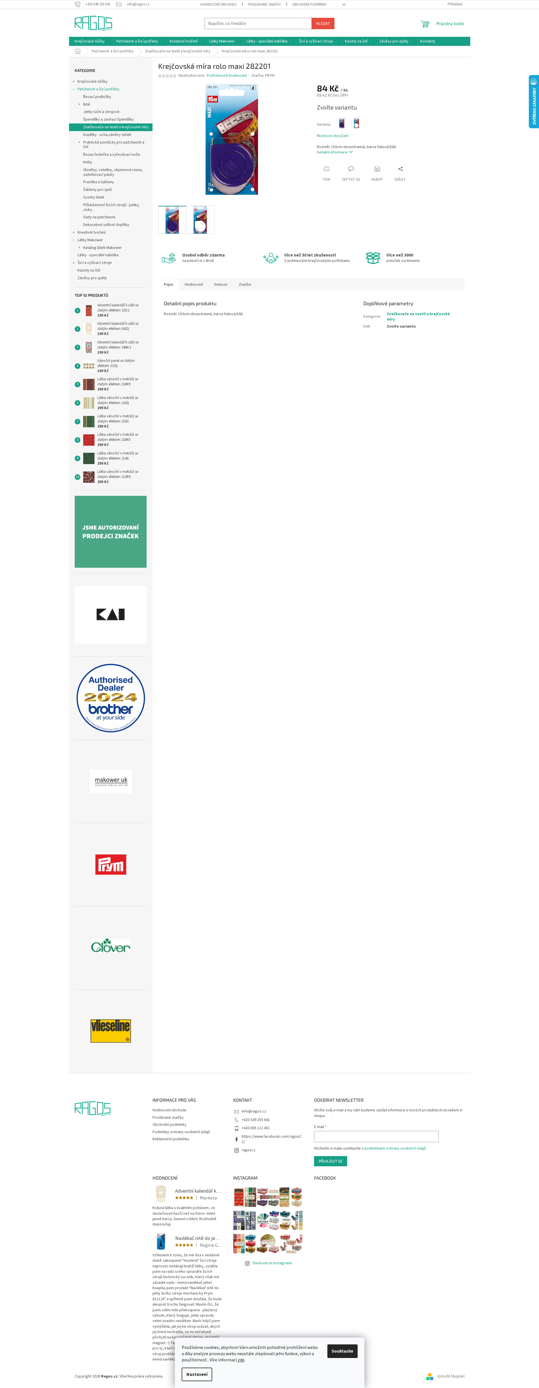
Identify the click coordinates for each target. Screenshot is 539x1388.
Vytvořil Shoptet (451, 1376)
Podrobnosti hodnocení (227, 75)
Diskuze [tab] (220, 284)
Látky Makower (90, 240)
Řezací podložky (97, 97)
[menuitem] (89, 41)
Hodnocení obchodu (218, 4)
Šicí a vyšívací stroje (95, 263)
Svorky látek (93, 197)
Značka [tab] (245, 284)
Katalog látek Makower (102, 248)
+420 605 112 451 (256, 1128)
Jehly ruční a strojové (101, 112)
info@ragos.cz (254, 1111)
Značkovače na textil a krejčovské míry (116, 127)
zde (241, 1360)
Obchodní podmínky (309, 4)
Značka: (262, 75)
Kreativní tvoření (92, 232)
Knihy (87, 162)
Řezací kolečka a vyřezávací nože (111, 154)
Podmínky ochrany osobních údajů (181, 1132)
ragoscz (248, 1150)
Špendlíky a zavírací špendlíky (108, 119)
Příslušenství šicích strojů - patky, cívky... (111, 207)
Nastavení (196, 1374)
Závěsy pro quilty (92, 278)
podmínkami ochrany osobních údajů (395, 1148)
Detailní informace (332, 152)
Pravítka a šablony (98, 182)
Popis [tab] (168, 284)
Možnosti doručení (332, 136)
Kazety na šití (89, 270)
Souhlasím (342, 1351)
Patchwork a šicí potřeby (98, 89)
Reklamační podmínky (171, 1139)
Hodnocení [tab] (194, 284)
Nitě (86, 104)
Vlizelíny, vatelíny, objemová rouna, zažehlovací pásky (113, 172)
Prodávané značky (264, 4)
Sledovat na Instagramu (272, 1263)
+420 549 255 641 (256, 1120)
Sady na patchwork (99, 217)
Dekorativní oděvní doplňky (106, 225)
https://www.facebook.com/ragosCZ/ (272, 1139)
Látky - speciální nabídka (98, 255)
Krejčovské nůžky (93, 81)
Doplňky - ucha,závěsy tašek (107, 135)
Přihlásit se (331, 1161)
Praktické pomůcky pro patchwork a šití (113, 145)
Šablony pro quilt (97, 190)
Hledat (323, 23)
